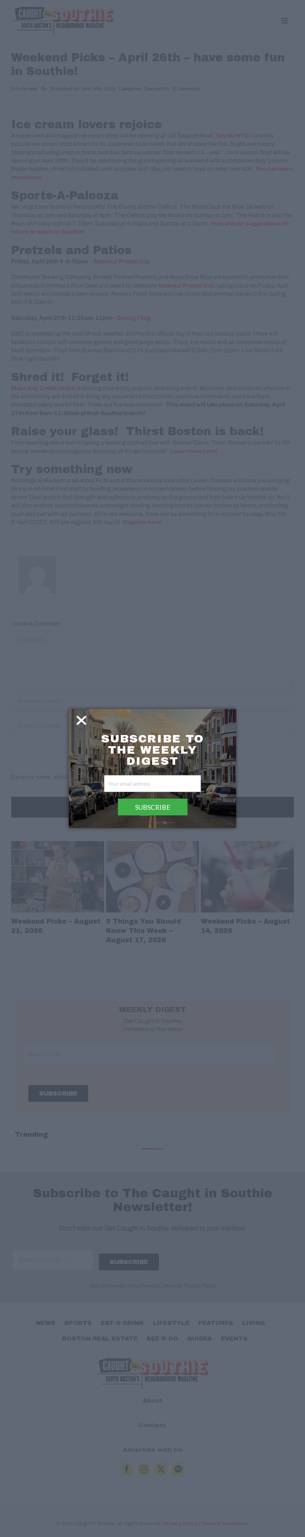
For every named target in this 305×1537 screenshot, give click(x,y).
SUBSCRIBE (152, 807)
